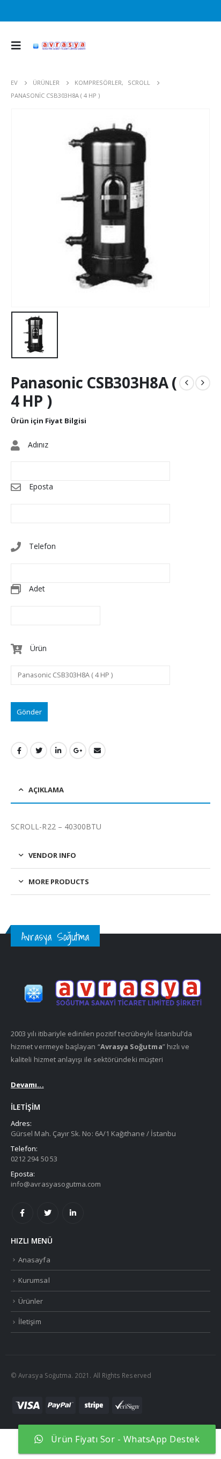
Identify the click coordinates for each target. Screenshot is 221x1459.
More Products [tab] (58, 881)
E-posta (97, 750)
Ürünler (30, 1301)
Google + (77, 750)
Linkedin (73, 1213)
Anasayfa (34, 1260)
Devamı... (27, 1084)
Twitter (38, 750)
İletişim (29, 1321)
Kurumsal (34, 1280)
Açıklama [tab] (46, 789)
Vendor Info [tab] (52, 855)
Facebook (19, 750)
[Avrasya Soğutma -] (58, 46)
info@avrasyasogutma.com (56, 1184)
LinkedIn (58, 750)
